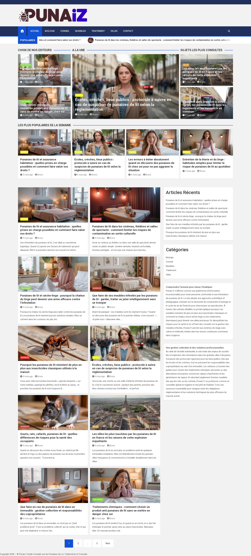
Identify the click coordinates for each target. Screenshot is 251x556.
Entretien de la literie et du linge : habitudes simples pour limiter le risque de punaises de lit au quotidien (206, 163)
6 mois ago (28, 115)
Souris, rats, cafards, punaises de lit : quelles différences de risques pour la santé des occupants (48, 437)
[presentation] (74, 87)
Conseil (64, 31)
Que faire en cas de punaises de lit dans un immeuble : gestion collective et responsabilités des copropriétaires (51, 510)
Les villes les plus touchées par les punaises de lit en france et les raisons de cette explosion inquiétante (205, 73)
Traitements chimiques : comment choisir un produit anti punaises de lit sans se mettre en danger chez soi (44, 108)
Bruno (40, 82)
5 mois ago (28, 82)
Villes (114, 31)
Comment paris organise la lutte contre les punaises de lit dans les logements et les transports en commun (204, 106)
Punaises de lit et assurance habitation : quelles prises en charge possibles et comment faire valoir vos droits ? (44, 165)
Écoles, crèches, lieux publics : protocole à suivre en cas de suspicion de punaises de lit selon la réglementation (123, 104)
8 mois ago (190, 115)
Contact (128, 31)
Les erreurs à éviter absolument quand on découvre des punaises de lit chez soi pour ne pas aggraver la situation (151, 165)
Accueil (34, 31)
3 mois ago (28, 174)
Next (108, 543)
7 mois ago (190, 171)
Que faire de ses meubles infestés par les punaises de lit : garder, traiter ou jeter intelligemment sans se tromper (124, 299)
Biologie (50, 31)
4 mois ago (100, 238)
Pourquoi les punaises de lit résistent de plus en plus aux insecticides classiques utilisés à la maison (51, 368)
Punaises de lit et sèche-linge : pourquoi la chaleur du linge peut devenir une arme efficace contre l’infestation (41, 73)
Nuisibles (80, 31)
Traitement (98, 31)
